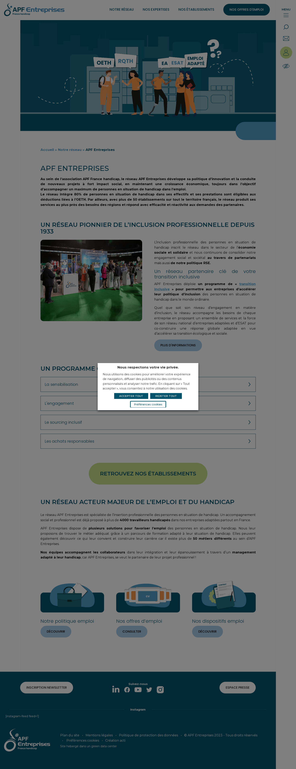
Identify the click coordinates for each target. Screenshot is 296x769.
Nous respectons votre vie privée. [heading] (148, 367)
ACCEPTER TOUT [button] (131, 395)
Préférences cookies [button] (148, 404)
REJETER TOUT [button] (166, 395)
